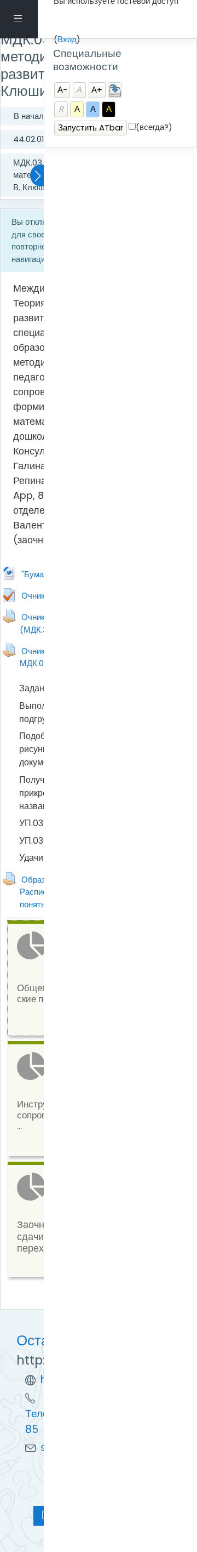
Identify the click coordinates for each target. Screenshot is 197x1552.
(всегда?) (154, 127)
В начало (31, 116)
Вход (67, 39)
